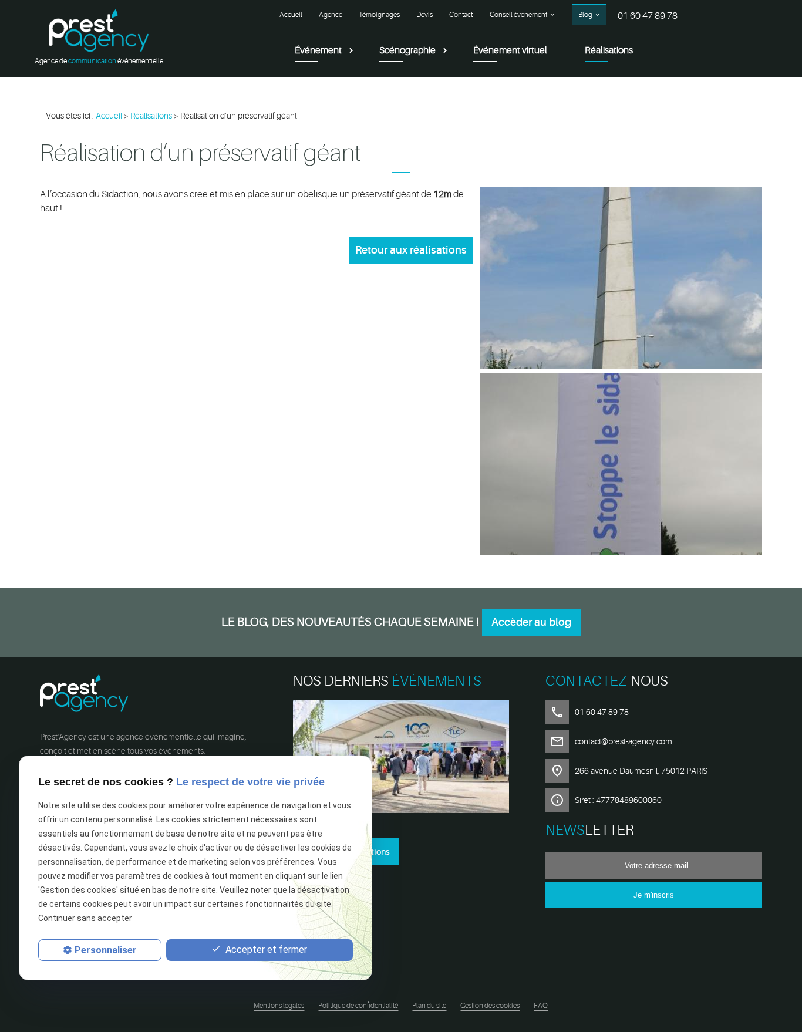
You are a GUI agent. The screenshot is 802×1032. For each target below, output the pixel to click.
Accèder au (531, 622)
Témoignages (379, 15)
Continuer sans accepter (85, 918)
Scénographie (407, 50)
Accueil (290, 15)
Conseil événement (518, 15)
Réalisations (609, 50)
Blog (585, 15)
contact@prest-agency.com (623, 741)
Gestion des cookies (490, 1005)
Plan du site (429, 1005)
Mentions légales (279, 1005)
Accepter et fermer (265, 949)
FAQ (541, 1005)
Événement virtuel (510, 50)
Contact (461, 15)
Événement (318, 50)
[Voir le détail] (401, 758)
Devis (424, 15)
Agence (330, 15)
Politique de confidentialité (358, 1005)
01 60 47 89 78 (648, 16)
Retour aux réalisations (411, 250)
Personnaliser (106, 950)
